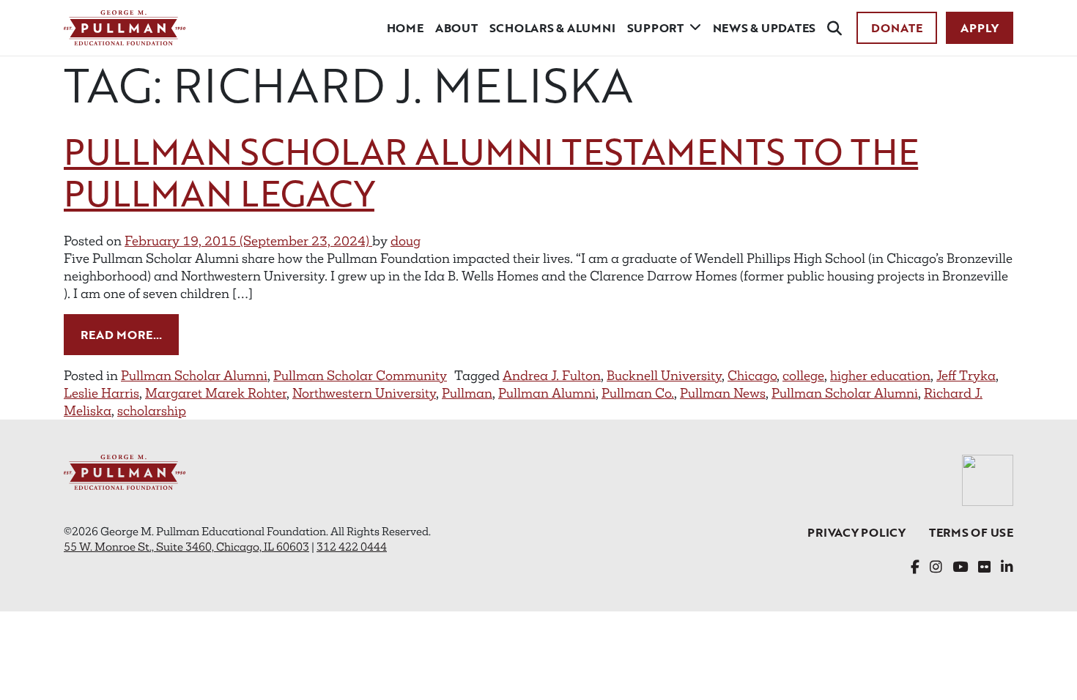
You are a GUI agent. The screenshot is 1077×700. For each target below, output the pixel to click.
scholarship (151, 411)
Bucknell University (664, 376)
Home (405, 28)
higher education (880, 376)
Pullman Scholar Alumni (194, 376)
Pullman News (723, 393)
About (456, 28)
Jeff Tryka (966, 376)
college (803, 376)
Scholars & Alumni (552, 28)
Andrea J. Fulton (552, 376)
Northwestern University (364, 393)
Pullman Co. (638, 393)
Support (655, 28)
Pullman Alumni (547, 393)
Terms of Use (971, 532)
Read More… (130, 334)
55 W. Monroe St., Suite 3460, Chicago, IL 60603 (186, 547)
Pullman (467, 393)
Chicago (752, 376)
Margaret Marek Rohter (215, 393)
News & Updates (764, 28)
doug (406, 241)
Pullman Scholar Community (360, 376)
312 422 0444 (352, 547)
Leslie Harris (101, 393)
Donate (896, 28)
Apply (980, 28)
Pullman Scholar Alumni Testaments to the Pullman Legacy (491, 172)
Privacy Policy (856, 532)
